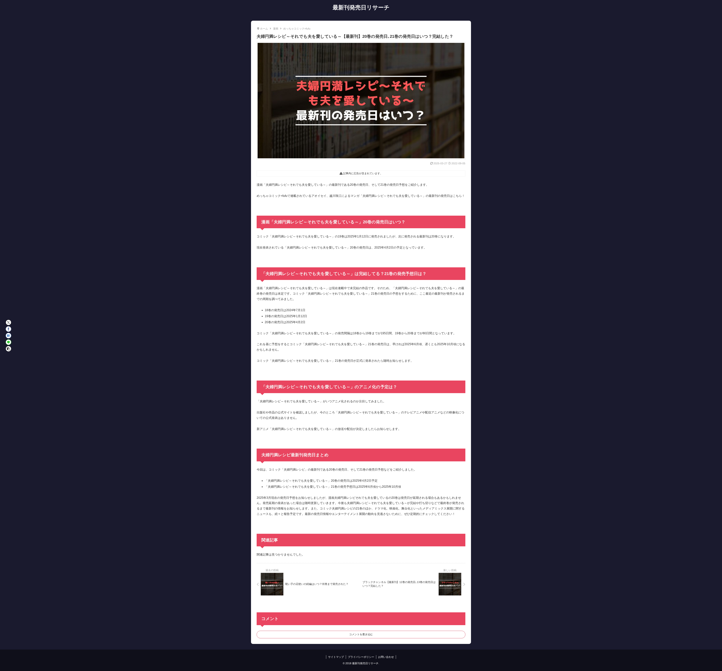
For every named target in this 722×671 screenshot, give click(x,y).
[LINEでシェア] (8, 342)
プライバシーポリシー (361, 656)
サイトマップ (336, 656)
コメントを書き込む (361, 634)
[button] (8, 349)
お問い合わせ (386, 656)
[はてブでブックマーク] (8, 335)
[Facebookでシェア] (8, 329)
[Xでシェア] (8, 322)
